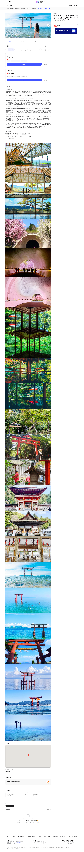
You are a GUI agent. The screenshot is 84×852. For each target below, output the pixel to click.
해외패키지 (17, 8)
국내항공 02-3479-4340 (46, 843)
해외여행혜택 (40, 8)
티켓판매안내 (55, 836)
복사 (12, 769)
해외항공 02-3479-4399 (37, 843)
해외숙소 (12, 8)
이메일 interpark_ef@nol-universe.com (68, 842)
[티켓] (15, 5)
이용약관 (13, 836)
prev (53, 31)
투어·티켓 (23, 8)
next (78, 31)
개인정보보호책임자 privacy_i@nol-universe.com (69, 843)
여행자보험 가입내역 (46, 836)
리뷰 (45, 41)
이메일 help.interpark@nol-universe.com (46, 842)
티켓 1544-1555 (41, 841)
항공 (8, 8)
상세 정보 (46, 64)
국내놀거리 (33, 8)
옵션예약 (11, 41)
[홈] (7, 5)
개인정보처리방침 (21, 836)
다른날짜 (48, 45)
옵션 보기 (24, 64)
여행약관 (39, 836)
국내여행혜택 (47, 8)
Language (74, 836)
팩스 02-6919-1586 (36, 842)
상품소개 (23, 41)
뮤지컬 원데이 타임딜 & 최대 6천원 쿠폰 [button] (24, 2)
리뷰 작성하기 (28, 824)
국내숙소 (28, 8)
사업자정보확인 (18, 842)
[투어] (11, 5)
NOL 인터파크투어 (9, 805)
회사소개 (8, 836)
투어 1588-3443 (36, 841)
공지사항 (61, 836)
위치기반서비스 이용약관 (31, 836)
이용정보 (34, 41)
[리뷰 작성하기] (50, 803)
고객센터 (67, 836)
